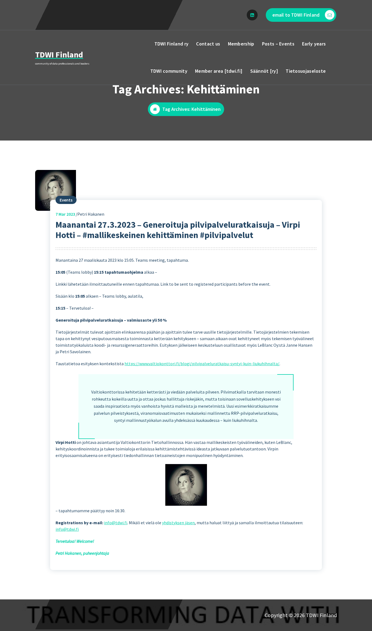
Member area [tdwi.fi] (218, 71)
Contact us (208, 44)
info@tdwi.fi (115, 522)
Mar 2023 (65, 214)
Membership (241, 44)
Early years (314, 44)
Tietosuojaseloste (306, 71)
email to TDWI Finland (295, 15)
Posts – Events (278, 44)
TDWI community (168, 71)
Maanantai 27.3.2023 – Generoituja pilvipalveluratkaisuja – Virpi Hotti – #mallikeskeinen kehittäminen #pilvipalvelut (178, 229)
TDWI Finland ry (171, 44)
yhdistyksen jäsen (178, 522)
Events (66, 200)
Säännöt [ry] (264, 71)
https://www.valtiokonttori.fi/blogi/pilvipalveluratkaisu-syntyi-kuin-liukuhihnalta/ (201, 363)
